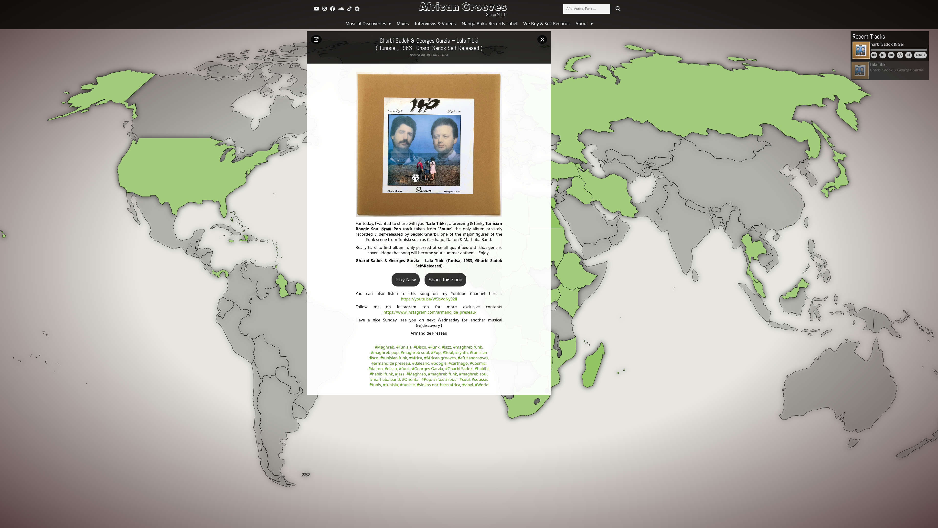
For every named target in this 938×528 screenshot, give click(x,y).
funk (405, 368)
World (483, 384)
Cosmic (479, 363)
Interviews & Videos (435, 23)
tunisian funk (395, 358)
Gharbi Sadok (460, 368)
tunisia (391, 384)
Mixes (403, 23)
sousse (480, 379)
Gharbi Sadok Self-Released (447, 48)
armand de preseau (392, 363)
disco (392, 368)
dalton (377, 368)
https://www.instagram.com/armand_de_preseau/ (430, 312)
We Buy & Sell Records (546, 23)
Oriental (411, 379)
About (582, 23)
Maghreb (385, 347)
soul (466, 379)
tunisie (408, 384)
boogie (440, 363)
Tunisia (405, 347)
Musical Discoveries (366, 23)
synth (463, 352)
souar (453, 379)
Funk (435, 347)
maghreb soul (416, 352)
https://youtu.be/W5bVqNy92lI (429, 299)
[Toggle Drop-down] (389, 23)
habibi (483, 368)
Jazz (447, 347)
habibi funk (382, 374)
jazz (401, 374)
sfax (439, 379)
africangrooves (474, 358)
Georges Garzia (428, 368)
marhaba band (386, 379)
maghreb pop (386, 352)
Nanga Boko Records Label (489, 23)
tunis (376, 384)
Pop (437, 352)
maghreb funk (469, 347)
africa (417, 358)
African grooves (441, 358)
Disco (421, 347)
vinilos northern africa (439, 384)
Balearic (422, 363)
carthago (459, 363)
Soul (449, 352)
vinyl (469, 384)
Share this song (445, 279)
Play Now (405, 279)
